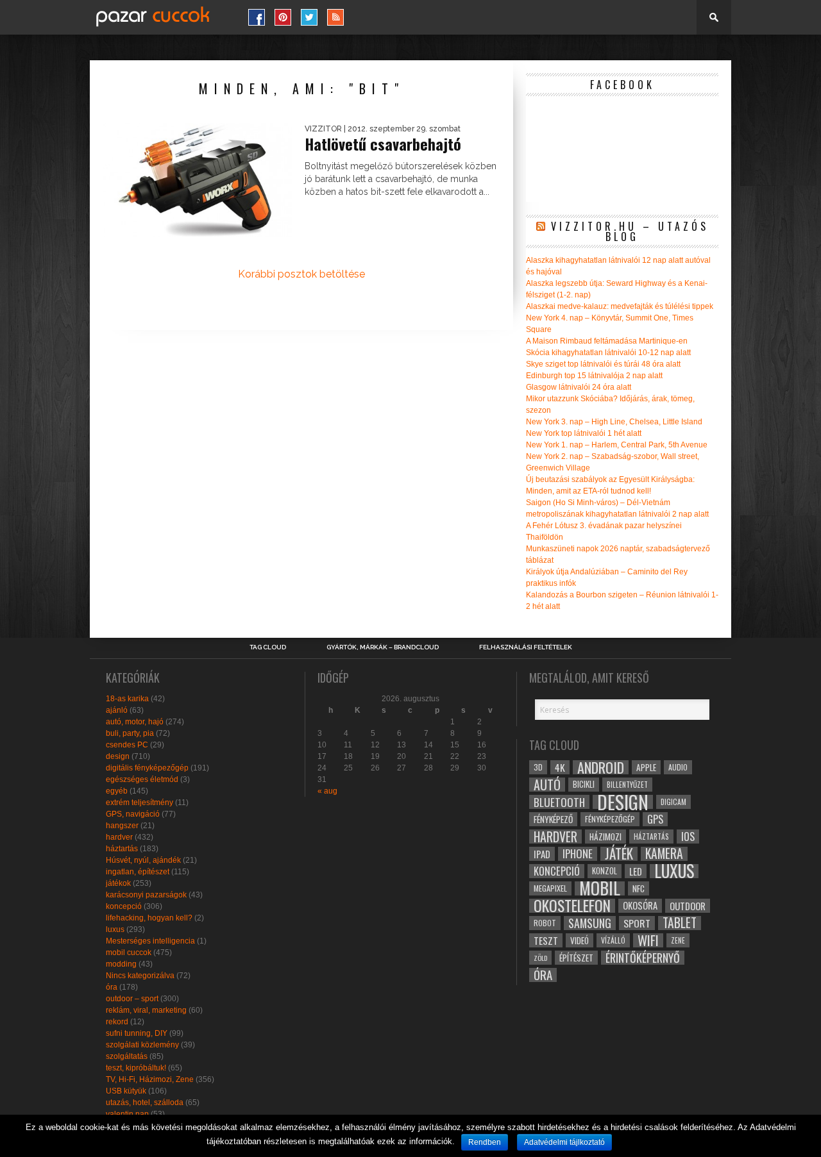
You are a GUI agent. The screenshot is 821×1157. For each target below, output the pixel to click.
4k (560, 767)
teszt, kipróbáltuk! (136, 1067)
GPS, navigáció (133, 814)
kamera (664, 854)
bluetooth (559, 802)
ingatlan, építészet (137, 871)
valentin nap (127, 1114)
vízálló (613, 940)
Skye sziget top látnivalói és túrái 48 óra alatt (603, 364)
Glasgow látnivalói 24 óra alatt (578, 387)
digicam (673, 801)
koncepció (124, 906)
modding (121, 964)
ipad (542, 854)
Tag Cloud (268, 647)
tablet (680, 923)
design (118, 756)
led (635, 871)
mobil (599, 888)
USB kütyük (126, 1090)
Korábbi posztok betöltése (301, 274)
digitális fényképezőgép (147, 767)
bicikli (584, 784)
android (600, 767)
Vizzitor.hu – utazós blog (630, 231)
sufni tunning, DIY (136, 1033)
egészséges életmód (142, 779)
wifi (648, 940)
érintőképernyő (642, 958)
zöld (540, 958)
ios (688, 836)
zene (678, 940)
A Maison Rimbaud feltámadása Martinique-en (607, 341)
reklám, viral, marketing (146, 1010)
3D (538, 767)
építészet (576, 957)
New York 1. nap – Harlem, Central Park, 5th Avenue (616, 444)
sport (636, 923)
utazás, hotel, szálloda (144, 1102)
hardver (119, 837)
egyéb (117, 791)
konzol (604, 871)
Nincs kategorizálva (140, 975)
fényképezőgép (610, 819)
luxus (115, 929)
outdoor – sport (132, 998)
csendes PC (127, 744)
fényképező (553, 819)
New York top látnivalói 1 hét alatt (583, 433)
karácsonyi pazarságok (146, 894)
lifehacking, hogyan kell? (149, 917)
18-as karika (127, 698)
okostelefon (572, 906)
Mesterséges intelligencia (150, 940)
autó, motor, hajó (135, 721)
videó (579, 940)
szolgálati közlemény (142, 1044)
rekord (117, 1021)
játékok (118, 883)
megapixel (550, 888)
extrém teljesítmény (139, 802)
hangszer (122, 825)
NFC (638, 888)
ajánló (117, 710)
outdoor (688, 906)
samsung (589, 923)
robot (545, 922)
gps (655, 819)
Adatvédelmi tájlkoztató (564, 1142)
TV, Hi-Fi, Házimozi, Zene (150, 1079)
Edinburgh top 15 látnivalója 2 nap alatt (594, 375)
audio (678, 767)
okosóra (640, 905)
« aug (327, 791)
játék (619, 854)
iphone (578, 854)
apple (646, 767)
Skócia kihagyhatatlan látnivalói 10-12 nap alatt (608, 352)
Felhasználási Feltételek (525, 647)
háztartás (122, 848)
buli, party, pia (130, 733)
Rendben (484, 1142)
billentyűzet (627, 784)
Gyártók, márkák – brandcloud (382, 647)
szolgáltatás (127, 1056)
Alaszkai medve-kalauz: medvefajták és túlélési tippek (619, 306)
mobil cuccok (128, 952)
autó (547, 785)
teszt (546, 940)
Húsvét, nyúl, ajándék (143, 860)
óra (111, 987)
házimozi (605, 836)
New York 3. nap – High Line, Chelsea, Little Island (614, 421)
